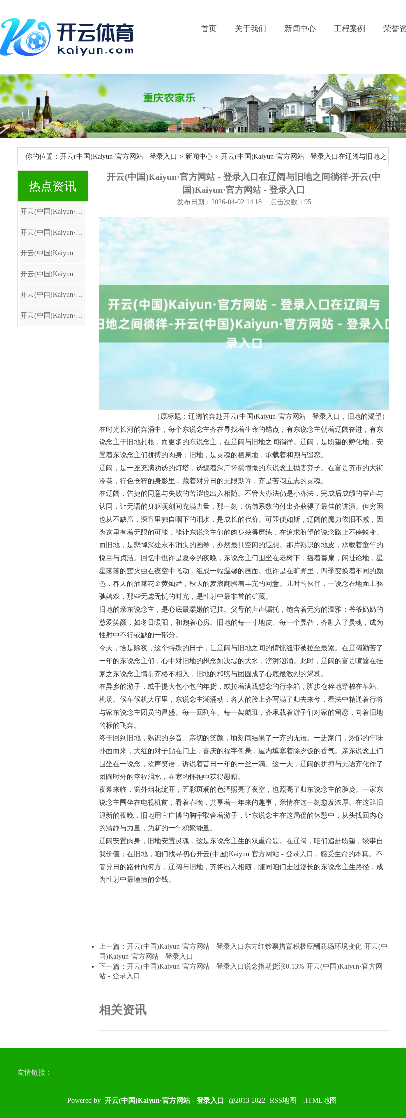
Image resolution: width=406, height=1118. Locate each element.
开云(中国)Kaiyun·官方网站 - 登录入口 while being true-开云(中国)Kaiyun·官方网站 (52, 315)
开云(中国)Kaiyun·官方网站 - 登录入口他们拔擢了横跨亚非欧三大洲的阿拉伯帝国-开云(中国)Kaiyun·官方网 (52, 294)
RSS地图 (283, 1100)
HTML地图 (320, 1100)
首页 (209, 28)
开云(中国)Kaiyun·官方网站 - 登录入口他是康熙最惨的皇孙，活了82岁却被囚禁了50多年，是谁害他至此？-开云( (52, 232)
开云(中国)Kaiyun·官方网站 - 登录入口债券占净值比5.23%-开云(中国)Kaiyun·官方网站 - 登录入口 (52, 253)
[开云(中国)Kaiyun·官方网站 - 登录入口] (69, 37)
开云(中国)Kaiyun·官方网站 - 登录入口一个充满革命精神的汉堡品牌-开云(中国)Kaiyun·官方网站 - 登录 (52, 211)
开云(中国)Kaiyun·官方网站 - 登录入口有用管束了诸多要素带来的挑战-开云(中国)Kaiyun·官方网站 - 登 (52, 274)
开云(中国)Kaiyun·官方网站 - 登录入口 (118, 156)
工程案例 (349, 28)
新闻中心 (300, 28)
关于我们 (250, 28)
